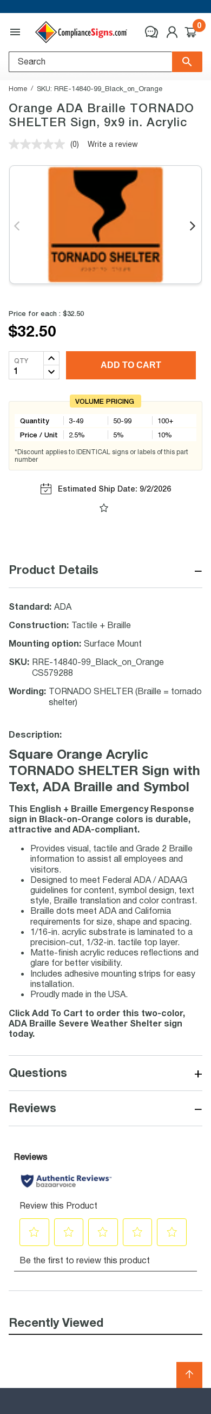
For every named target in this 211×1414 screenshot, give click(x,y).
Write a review (113, 143)
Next (193, 226)
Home (18, 88)
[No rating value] (39, 144)
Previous (17, 226)
